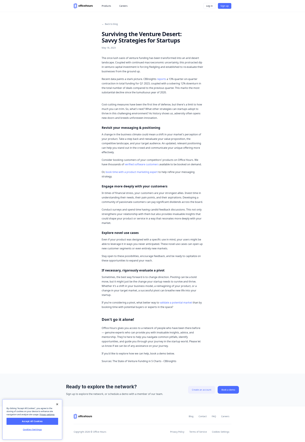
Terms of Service (198, 431)
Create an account (201, 389)
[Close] (57, 404)
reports (161, 79)
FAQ (214, 416)
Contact (203, 416)
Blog (191, 416)
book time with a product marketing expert (132, 172)
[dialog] (32, 419)
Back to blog (110, 23)
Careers (225, 416)
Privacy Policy (177, 431)
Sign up (224, 5)
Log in (209, 5)
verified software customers (142, 164)
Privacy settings (47, 414)
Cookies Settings (220, 431)
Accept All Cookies (32, 421)
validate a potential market (176, 302)
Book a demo (228, 389)
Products (106, 5)
